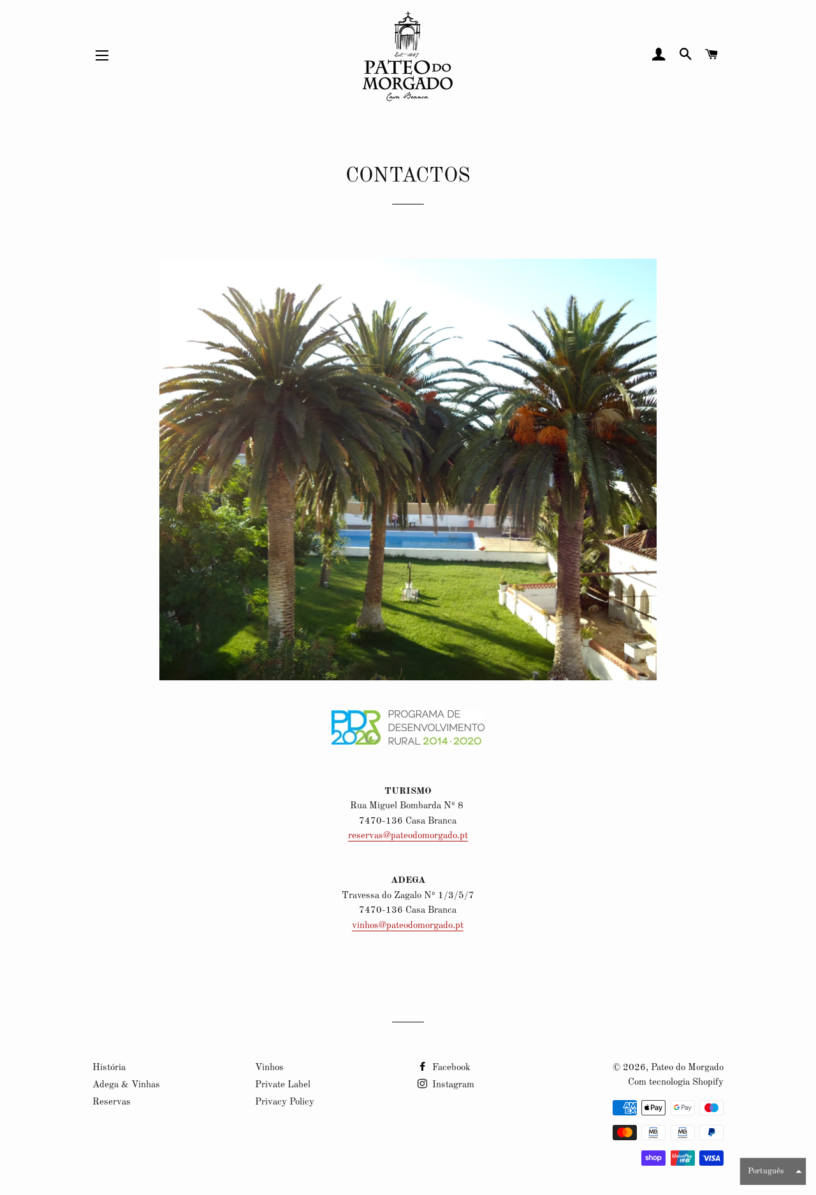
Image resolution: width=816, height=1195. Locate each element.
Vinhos (269, 1068)
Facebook (450, 1068)
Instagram (452, 1085)
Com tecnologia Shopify (676, 1082)
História (109, 1068)
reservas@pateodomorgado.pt (408, 836)
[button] (773, 1171)
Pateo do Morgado (687, 1068)
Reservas (111, 1102)
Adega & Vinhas (126, 1085)
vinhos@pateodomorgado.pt (407, 926)
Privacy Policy (284, 1102)
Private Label (282, 1085)
